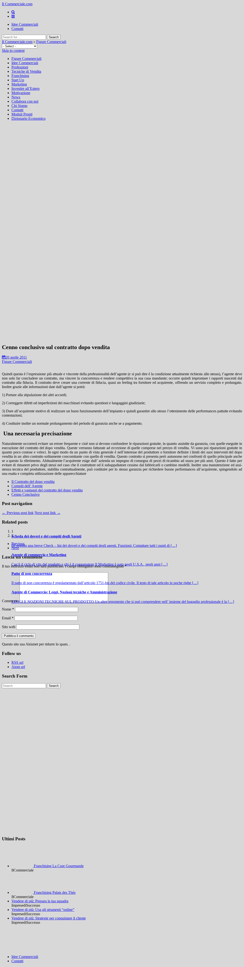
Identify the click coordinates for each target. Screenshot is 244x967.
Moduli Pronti (21, 114)
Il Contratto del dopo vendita (33, 482)
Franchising (20, 76)
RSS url (17, 662)
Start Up (17, 80)
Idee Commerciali (24, 24)
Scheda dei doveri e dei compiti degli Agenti (46, 536)
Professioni (19, 67)
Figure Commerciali (51, 42)
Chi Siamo (19, 106)
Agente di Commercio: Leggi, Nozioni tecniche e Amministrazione (64, 592)
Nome (8, 609)
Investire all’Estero (25, 89)
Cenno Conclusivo (25, 494)
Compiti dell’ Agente (27, 486)
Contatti (17, 29)
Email (8, 618)
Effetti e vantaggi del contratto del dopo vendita (47, 490)
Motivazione (20, 93)
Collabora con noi (24, 101)
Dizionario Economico (28, 118)
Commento (10, 601)
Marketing (19, 84)
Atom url (18, 667)
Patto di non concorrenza (31, 574)
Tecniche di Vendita (26, 71)
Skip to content (13, 50)
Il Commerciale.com (17, 4)
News (15, 97)
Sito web (8, 627)
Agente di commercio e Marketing (38, 555)
